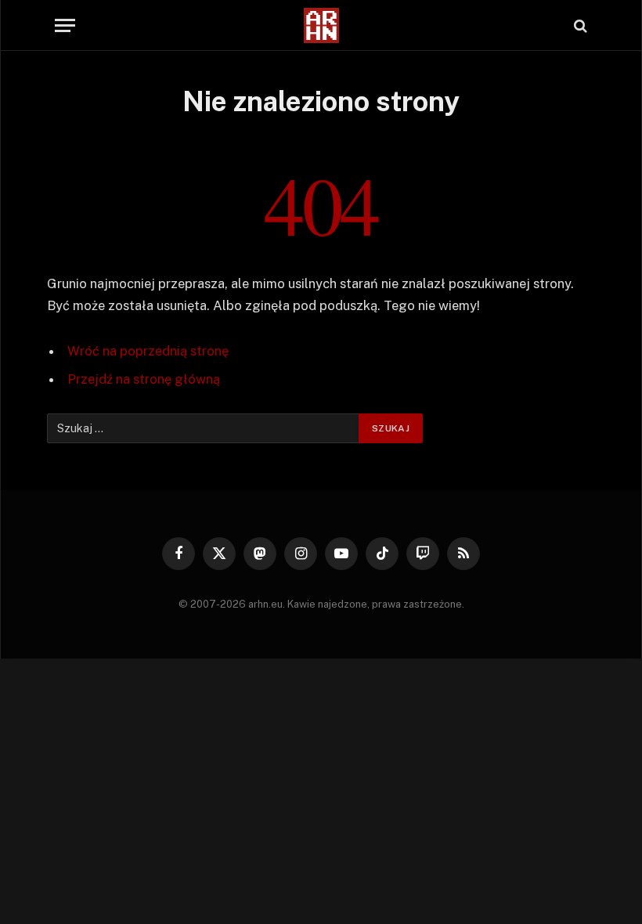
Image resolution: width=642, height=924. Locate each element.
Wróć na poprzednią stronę (148, 351)
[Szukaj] (579, 25)
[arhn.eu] (321, 25)
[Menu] (65, 25)
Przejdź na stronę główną (143, 379)
